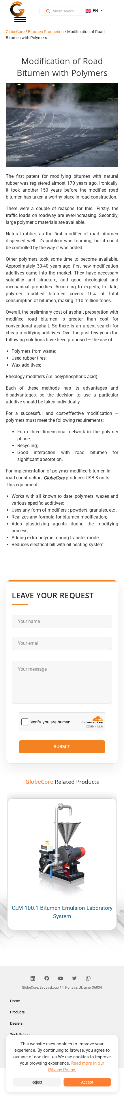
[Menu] (20, 20)
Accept (87, 1082)
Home (15, 1001)
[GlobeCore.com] (17, 9)
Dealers (16, 1023)
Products (17, 1012)
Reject (36, 1082)
